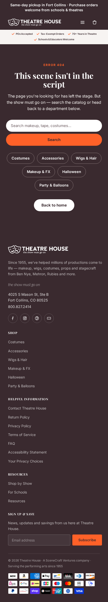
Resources (16, 501)
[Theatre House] (34, 22)
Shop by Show (20, 483)
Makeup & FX (38, 172)
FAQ (11, 443)
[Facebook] (13, 318)
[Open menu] (82, 22)
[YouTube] (49, 318)
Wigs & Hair (86, 158)
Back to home (54, 205)
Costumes (21, 158)
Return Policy (19, 417)
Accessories (53, 158)
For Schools (17, 492)
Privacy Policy (19, 426)
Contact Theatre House (27, 408)
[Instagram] (25, 318)
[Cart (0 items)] (94, 22)
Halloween (71, 172)
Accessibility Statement (27, 452)
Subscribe (87, 540)
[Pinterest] (37, 318)
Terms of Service (22, 434)
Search (54, 139)
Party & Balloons (54, 185)
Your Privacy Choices (25, 461)
